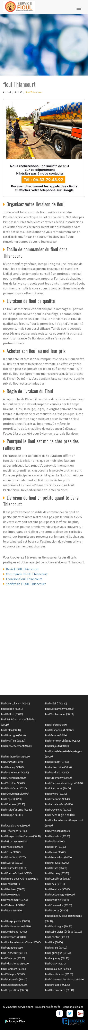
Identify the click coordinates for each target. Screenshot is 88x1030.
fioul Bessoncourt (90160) (59, 730)
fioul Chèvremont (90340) (15, 793)
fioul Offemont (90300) (13, 778)
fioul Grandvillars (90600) (58, 857)
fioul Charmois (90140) (57, 799)
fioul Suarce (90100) (12, 862)
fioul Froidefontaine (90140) (16, 809)
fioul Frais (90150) (10, 884)
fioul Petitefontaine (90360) (16, 926)
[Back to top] (77, 1019)
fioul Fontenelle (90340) (14, 979)
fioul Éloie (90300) (10, 894)
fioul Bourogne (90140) (13, 735)
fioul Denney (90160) (12, 767)
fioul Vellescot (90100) (13, 905)
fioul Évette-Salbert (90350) (16, 873)
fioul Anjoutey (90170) (57, 958)
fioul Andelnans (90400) (14, 931)
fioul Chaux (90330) (55, 963)
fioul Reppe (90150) (12, 709)
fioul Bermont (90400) (57, 762)
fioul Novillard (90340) (57, 772)
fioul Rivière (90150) (56, 793)
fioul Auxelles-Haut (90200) (15, 825)
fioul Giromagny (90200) (14, 841)
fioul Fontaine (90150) (13, 804)
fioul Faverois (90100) (13, 958)
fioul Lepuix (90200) (11, 799)
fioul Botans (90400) (56, 868)
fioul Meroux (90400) (56, 724)
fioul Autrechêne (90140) (58, 767)
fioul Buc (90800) (54, 942)
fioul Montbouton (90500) (59, 974)
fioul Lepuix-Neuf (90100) (14, 990)
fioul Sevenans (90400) (13, 937)
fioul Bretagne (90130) (57, 985)
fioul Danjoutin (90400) (57, 746)
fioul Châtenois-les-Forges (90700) (64, 783)
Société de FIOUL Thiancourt (26, 584)
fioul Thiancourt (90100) (14, 953)
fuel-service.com (22, 1007)
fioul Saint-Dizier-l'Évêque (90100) (63, 931)
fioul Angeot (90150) (12, 762)
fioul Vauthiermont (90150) (59, 714)
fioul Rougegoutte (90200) (15, 921)
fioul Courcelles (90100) (14, 868)
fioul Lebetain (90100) (57, 937)
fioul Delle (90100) (55, 841)
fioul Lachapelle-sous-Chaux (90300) (21, 942)
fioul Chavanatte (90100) (58, 905)
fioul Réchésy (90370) (57, 873)
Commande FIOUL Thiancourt (27, 574)
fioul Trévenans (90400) (14, 831)
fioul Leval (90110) (55, 884)
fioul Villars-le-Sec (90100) (15, 963)
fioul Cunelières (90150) (58, 878)
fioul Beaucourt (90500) (58, 969)
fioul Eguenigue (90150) (58, 953)
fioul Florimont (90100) (13, 969)
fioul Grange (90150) (12, 947)
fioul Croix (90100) (11, 852)
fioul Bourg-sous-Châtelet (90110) (19, 878)
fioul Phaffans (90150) (13, 740)
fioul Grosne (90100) (56, 735)
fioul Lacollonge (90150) (14, 985)
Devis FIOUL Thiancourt (22, 569)
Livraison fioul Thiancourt (24, 579)
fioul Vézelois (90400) (13, 783)
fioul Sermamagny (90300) (59, 709)
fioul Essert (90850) (11, 910)
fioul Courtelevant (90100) (15, 703)
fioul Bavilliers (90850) (13, 889)
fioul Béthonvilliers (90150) (15, 756)
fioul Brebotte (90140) (57, 900)
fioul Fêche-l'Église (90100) (59, 815)
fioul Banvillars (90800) (57, 889)
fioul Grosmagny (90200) (58, 778)
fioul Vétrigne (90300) (13, 974)
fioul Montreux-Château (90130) (62, 740)
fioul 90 (18, 92)
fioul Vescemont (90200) (14, 900)
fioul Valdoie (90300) (12, 847)
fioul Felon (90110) (11, 730)
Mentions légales (73, 1007)
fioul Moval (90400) (55, 852)
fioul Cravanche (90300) (58, 809)
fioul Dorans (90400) (56, 947)
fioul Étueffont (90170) (13, 857)
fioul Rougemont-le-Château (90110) (21, 836)
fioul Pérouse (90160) (57, 862)
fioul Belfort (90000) (12, 714)
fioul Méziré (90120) (56, 703)
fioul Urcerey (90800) (56, 910)
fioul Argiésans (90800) (57, 831)
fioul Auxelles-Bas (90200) (59, 804)
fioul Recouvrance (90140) (59, 990)
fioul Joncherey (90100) (58, 788)
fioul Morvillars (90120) (57, 836)
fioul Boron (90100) (55, 847)
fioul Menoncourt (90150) (15, 772)
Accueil (7, 92)
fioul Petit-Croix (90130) (14, 788)
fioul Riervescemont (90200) (17, 746)
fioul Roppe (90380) (12, 815)
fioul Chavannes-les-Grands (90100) (64, 979)
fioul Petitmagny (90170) (58, 926)
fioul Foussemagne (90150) (60, 894)
